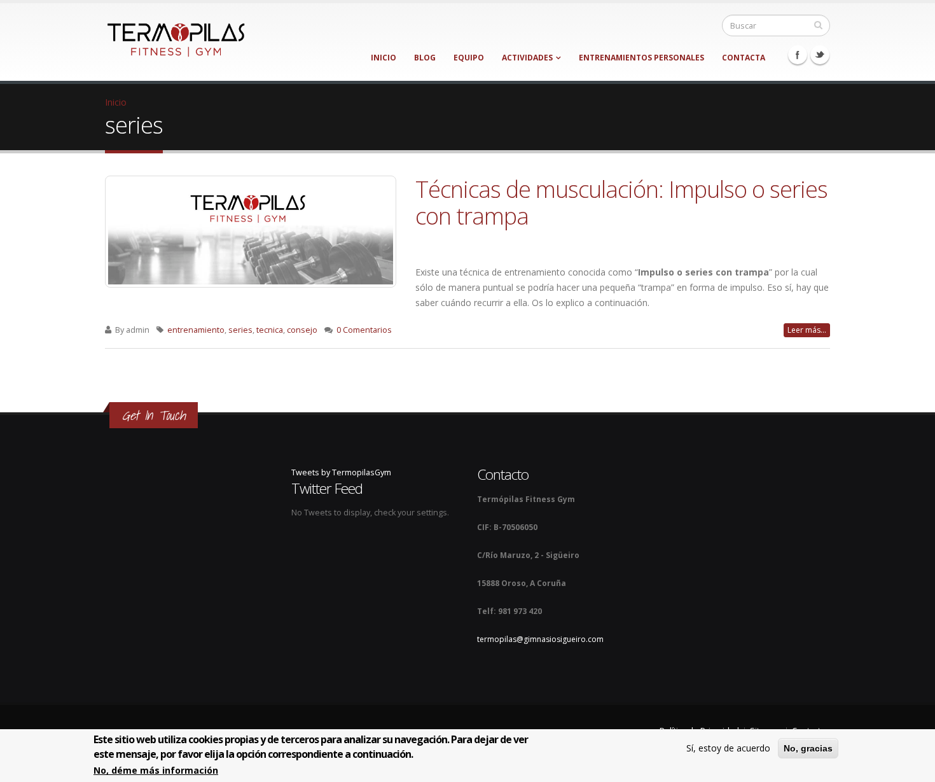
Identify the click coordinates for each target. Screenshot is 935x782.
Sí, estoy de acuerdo (728, 748)
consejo (302, 330)
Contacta (743, 57)
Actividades (527, 57)
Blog (425, 57)
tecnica (269, 330)
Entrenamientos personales (641, 57)
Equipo (469, 57)
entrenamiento (196, 330)
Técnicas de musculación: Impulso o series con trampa (621, 202)
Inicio (383, 57)
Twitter (819, 54)
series (240, 330)
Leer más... (806, 330)
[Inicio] (176, 36)
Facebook (797, 54)
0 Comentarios (364, 330)
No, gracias (808, 748)
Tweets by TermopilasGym (341, 472)
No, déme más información (156, 771)
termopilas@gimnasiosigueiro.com (540, 639)
